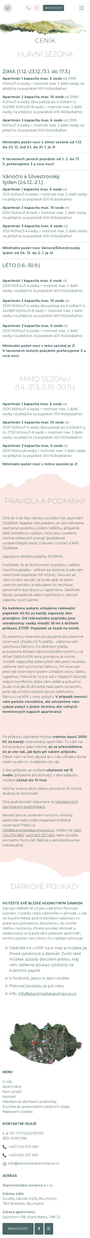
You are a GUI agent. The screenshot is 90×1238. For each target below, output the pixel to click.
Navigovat (18, 1229)
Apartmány (12, 1087)
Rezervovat (53, 7)
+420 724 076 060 (24, 1147)
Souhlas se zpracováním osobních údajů (36, 1107)
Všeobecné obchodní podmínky (30, 1102)
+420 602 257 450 (40, 835)
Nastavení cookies (17, 1112)
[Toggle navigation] (81, 8)
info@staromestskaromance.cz (28, 830)
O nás (7, 1082)
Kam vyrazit (12, 1092)
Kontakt (9, 1097)
